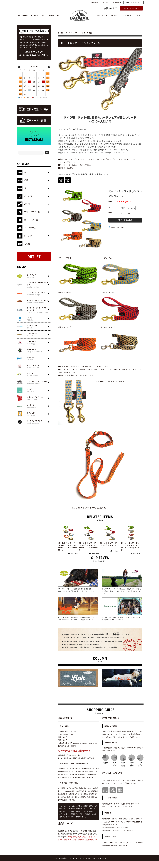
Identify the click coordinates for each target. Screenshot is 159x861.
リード (67, 33)
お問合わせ (117, 3)
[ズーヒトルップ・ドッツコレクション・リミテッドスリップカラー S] (89, 533)
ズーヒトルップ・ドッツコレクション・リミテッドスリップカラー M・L (67, 546)
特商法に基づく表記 (133, 3)
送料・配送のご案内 (38, 109)
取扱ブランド (102, 15)
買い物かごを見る (133, 8)
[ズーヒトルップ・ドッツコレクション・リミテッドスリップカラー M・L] (68, 533)
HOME (60, 33)
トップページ (22, 15)
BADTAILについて (38, 15)
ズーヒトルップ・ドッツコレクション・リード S (109, 545)
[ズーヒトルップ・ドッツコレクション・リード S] (110, 533)
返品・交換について (117, 227)
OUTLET (34, 256)
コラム (137, 15)
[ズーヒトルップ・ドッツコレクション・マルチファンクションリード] (130, 533)
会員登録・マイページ (99, 3)
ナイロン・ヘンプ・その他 (82, 33)
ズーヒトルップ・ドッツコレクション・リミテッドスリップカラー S (88, 546)
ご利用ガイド (126, 15)
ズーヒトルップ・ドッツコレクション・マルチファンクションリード (130, 546)
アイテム (114, 15)
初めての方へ (54, 15)
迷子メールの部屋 (36, 120)
